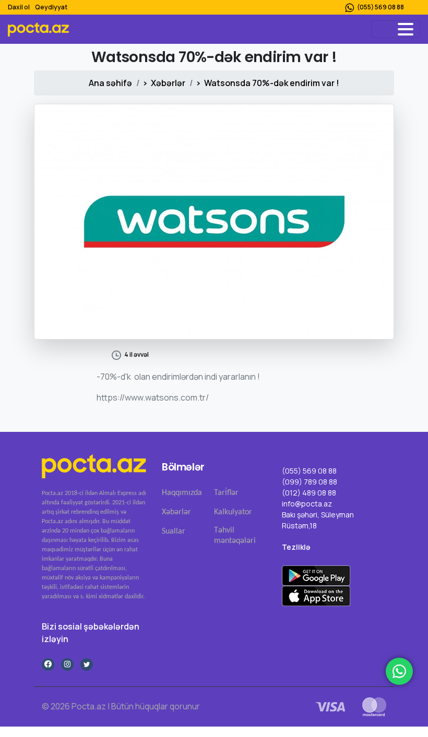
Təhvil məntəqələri (235, 535)
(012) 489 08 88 (309, 493)
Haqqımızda (182, 493)
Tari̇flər (226, 493)
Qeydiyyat (51, 7)
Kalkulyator (233, 512)
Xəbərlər (168, 83)
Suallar (173, 531)
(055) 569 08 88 (380, 7)
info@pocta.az (307, 504)
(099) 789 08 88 (309, 482)
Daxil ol (19, 7)
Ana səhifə (110, 83)
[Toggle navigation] (395, 29)
